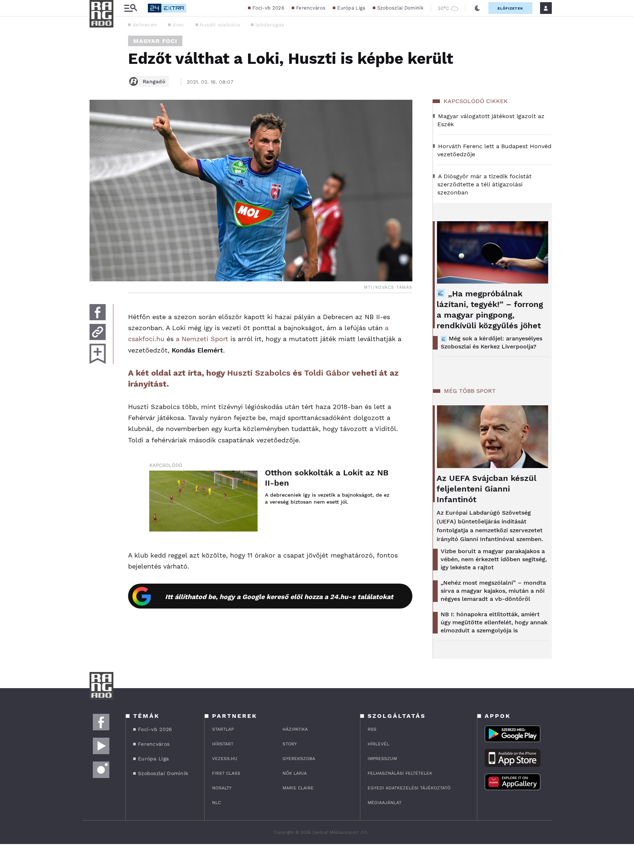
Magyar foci (155, 40)
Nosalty (222, 787)
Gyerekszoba (299, 758)
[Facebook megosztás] (98, 312)
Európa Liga (351, 8)
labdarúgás (269, 25)
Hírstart (222, 743)
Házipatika (295, 729)
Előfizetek (510, 8)
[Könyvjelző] (98, 354)
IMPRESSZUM (382, 758)
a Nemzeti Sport (202, 339)
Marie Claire (298, 787)
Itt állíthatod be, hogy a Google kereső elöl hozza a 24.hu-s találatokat (279, 596)
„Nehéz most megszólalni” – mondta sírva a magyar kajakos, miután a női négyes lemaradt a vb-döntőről (493, 590)
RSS (372, 729)
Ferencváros (310, 8)
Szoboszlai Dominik (400, 8)
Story (290, 743)
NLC (216, 802)
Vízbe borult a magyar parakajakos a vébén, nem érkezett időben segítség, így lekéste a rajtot (494, 559)
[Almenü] (131, 8)
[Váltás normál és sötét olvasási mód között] (477, 8)
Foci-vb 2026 (268, 8)
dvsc (178, 25)
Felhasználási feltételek (400, 773)
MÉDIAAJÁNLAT (384, 802)
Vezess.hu (224, 758)
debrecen (144, 25)
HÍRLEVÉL (378, 743)
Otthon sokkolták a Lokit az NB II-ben (327, 477)
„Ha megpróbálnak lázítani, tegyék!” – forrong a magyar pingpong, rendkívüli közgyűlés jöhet (490, 309)
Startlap (223, 729)
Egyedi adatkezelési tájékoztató (409, 787)
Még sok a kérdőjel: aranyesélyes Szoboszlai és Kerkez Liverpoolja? (491, 342)
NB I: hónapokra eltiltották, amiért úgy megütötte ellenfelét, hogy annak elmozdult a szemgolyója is (494, 622)
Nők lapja (295, 773)
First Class (226, 773)
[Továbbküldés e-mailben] (98, 332)
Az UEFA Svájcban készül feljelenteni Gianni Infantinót (486, 489)
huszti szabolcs (220, 25)
